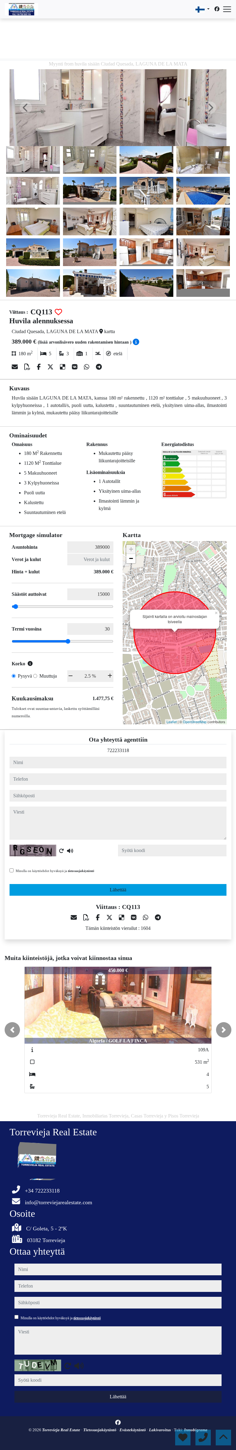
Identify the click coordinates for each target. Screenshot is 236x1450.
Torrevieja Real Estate (61, 1430)
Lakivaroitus (160, 1430)
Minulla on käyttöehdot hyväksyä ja (55, 871)
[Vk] (75, 367)
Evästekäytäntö (133, 1430)
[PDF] (28, 367)
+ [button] (131, 549)
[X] (51, 367)
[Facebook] (216, 9)
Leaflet (172, 721)
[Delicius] (63, 367)
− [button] (131, 558)
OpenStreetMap (194, 721)
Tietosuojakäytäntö (100, 1430)
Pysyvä (25, 676)
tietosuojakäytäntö (81, 871)
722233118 (118, 750)
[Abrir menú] (227, 9)
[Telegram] (99, 367)
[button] (12, 1030)
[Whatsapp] (87, 367)
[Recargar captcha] (61, 851)
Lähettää (118, 889)
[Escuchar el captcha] (70, 851)
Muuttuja (48, 676)
